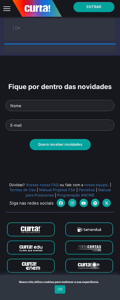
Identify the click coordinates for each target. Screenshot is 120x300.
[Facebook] (61, 203)
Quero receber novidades (60, 144)
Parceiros (87, 190)
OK (60, 289)
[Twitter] (106, 203)
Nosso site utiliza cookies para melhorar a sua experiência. (60, 282)
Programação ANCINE (76, 195)
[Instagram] (72, 203)
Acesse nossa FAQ (42, 185)
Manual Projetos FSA (57, 190)
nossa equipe (96, 185)
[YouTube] (84, 203)
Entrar (94, 6)
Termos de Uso (22, 190)
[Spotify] (95, 203)
